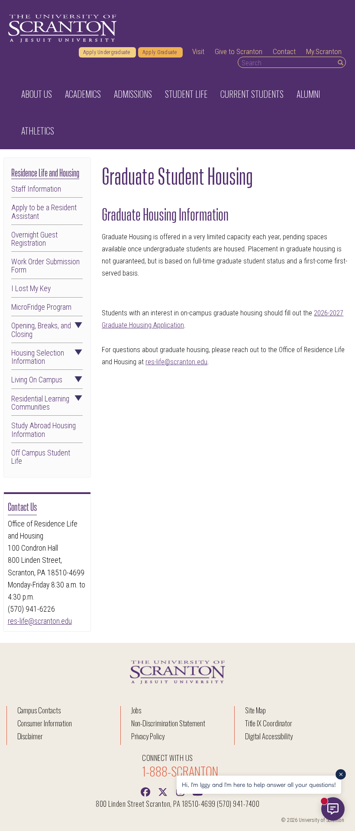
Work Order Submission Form (45, 266)
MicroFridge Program (41, 307)
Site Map (255, 710)
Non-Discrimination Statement (168, 723)
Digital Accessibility (269, 736)
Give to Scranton (238, 51)
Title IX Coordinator (268, 723)
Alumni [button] (308, 93)
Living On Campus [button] (36, 380)
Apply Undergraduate (107, 52)
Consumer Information (44, 723)
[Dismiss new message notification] (340, 774)
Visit (198, 51)
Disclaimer (30, 736)
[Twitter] (162, 791)
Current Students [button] (252, 93)
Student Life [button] (186, 93)
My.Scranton (324, 51)
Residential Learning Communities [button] (40, 403)
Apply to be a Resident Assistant (44, 212)
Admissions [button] (133, 93)
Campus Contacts (39, 710)
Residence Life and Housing (45, 172)
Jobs (136, 710)
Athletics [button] (37, 130)
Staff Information (36, 189)
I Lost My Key (31, 289)
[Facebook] (145, 791)
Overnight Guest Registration (34, 239)
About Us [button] (36, 93)
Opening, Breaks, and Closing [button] (41, 330)
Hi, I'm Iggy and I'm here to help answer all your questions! (259, 784)
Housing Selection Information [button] (37, 357)
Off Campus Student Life (40, 457)
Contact (284, 51)
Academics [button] (83, 93)
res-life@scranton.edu (40, 621)
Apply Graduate (160, 52)
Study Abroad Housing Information (43, 430)
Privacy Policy (148, 736)
